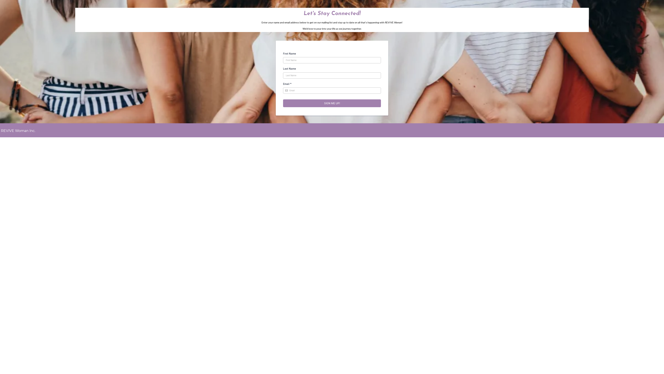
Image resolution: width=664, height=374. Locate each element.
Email (287, 83)
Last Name (289, 68)
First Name (289, 53)
